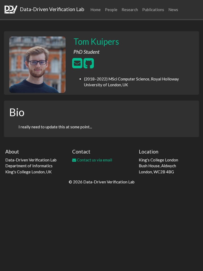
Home (95, 9)
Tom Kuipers (96, 41)
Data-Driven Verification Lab (51, 9)
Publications (153, 9)
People (111, 9)
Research (130, 9)
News (173, 9)
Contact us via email (94, 159)
